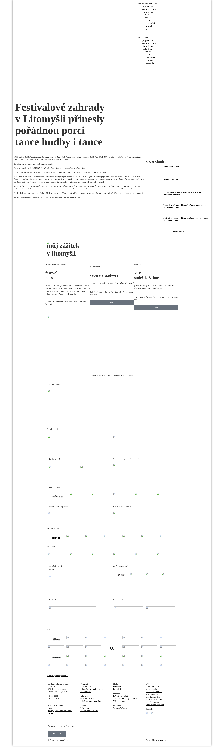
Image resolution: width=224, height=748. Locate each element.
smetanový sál (150, 23)
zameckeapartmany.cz (154, 699)
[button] (145, 33)
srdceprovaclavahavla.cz (155, 705)
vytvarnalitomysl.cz (153, 694)
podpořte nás (147, 15)
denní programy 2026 (148, 9)
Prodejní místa (85, 692)
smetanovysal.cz (152, 689)
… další (147, 20)
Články (34, 98)
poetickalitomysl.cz (153, 697)
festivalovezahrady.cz (154, 692)
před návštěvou (147, 12)
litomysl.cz (150, 709)
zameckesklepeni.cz (153, 702)
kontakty (147, 18)
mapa (63, 689)
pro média (150, 29)
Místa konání (85, 708)
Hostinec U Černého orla (147, 4)
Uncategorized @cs (45, 98)
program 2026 (147, 6)
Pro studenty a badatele (89, 711)
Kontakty (83, 705)
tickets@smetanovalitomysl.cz (91, 689)
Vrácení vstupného (120, 701)
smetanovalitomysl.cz (154, 686)
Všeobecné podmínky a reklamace (125, 699)
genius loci (150, 26)
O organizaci (52, 703)
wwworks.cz (161, 740)
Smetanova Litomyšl (22, 98)
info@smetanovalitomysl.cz (90, 701)
